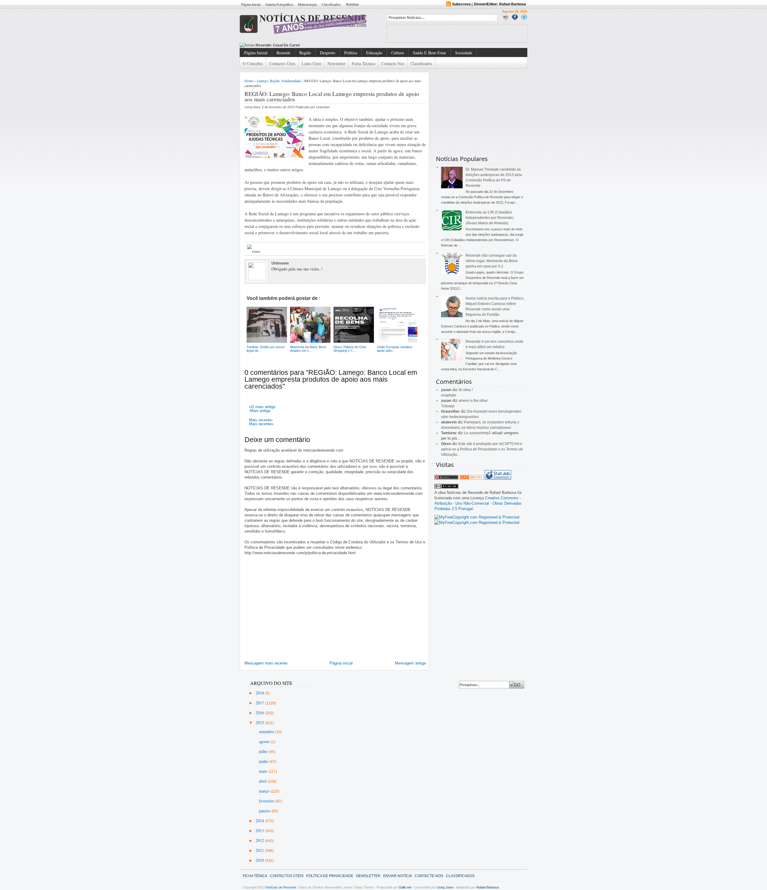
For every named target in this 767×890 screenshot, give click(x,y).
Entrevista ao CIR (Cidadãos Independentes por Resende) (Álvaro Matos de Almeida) (490, 217)
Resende (283, 52)
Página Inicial (250, 4)
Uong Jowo (445, 887)
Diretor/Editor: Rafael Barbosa (500, 4)
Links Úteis (311, 63)
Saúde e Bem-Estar (429, 52)
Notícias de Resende (281, 887)
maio (263, 771)
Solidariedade (291, 80)
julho (264, 751)
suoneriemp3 (480, 433)
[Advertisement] (457, 33)
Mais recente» (261, 424)
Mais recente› (261, 420)
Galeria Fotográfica (279, 4)
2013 (260, 830)
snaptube (448, 395)
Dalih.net (405, 887)
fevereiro (267, 801)
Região (305, 52)
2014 (260, 820)
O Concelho (253, 63)
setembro (267, 731)
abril (263, 781)
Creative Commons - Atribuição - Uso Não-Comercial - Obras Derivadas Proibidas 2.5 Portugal (478, 503)
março (265, 791)
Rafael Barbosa (487, 887)
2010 (260, 860)
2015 (260, 722)
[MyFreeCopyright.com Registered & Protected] (476, 517)
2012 (260, 840)
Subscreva (461, 4)
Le (466, 433)
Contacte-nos (392, 63)
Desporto (327, 52)
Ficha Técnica (363, 63)
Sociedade (463, 52)
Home (248, 80)
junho (264, 761)
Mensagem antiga (410, 663)
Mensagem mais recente (265, 663)
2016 (260, 712)
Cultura (397, 52)
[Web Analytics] (472, 478)
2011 (260, 850)
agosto (265, 741)
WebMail (352, 4)
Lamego (262, 80)
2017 (260, 703)
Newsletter (336, 63)
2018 (260, 693)
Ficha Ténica (255, 876)
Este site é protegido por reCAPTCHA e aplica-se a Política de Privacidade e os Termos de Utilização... (482, 449)
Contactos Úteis (282, 63)
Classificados (331, 4)
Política (350, 52)
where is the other (473, 401)
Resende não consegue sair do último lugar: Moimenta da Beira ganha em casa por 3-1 (491, 260)
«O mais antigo (262, 407)
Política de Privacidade (329, 876)
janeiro (265, 811)
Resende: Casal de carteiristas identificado (293, 45)
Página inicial (341, 663)
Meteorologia (307, 4)
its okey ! (466, 390)
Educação (374, 52)
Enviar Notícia (397, 876)
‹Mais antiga (259, 411)
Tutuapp (448, 406)
